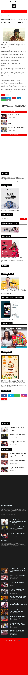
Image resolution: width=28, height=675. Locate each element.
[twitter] (15, 1)
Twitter (19, 673)
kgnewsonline (23, 643)
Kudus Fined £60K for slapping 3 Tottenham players (17, 468)
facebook (4, 673)
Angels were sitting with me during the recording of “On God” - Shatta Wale (18, 591)
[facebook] (13, 1)
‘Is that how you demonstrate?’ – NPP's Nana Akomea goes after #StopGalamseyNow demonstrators (18, 632)
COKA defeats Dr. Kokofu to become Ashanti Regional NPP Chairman (16, 128)
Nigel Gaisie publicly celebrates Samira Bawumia (17, 115)
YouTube (24, 673)
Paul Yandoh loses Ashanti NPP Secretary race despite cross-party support (16, 122)
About (11, 673)
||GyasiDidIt (19, 640)
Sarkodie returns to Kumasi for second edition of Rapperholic (17, 435)
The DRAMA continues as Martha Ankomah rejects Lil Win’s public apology (18, 455)
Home (2, 15)
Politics (6, 15)
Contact (15, 673)
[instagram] (18, 1)
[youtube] (10, 1)
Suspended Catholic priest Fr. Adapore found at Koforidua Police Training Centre (18, 429)
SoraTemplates (10, 643)
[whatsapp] (17, 395)
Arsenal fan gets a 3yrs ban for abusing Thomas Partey (17, 461)
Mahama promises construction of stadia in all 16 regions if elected (18, 597)
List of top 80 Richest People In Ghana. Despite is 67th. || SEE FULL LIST (18, 625)
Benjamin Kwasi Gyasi (7, 25)
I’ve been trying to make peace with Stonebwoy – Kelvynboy (17, 610)
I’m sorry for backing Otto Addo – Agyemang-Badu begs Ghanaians (18, 617)
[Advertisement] (14, 411)
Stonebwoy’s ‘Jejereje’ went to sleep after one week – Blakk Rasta (18, 603)
